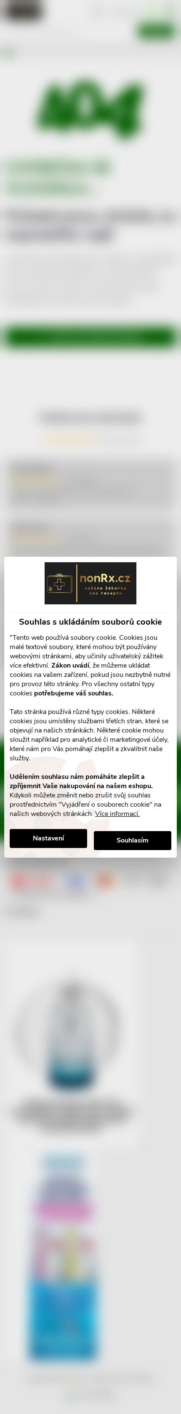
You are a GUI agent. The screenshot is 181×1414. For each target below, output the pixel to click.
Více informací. (117, 813)
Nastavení (48, 838)
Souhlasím (133, 840)
